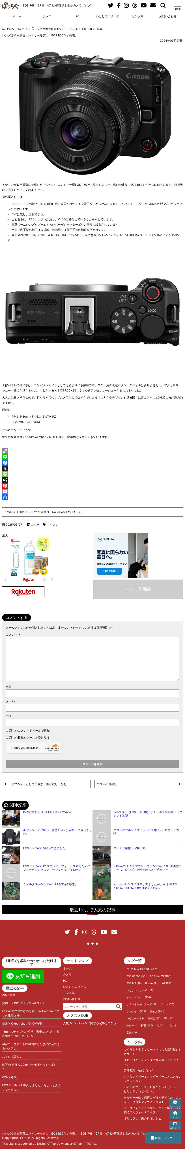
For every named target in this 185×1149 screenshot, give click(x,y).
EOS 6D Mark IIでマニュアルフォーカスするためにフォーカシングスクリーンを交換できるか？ (56, 867)
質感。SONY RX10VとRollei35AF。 (25, 1003)
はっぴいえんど (134, 1108)
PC (77, 16)
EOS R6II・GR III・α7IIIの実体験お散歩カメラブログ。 (58, 5)
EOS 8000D (136, 976)
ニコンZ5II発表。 (107, 784)
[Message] (92, 474)
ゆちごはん (131, 1060)
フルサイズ (136, 1011)
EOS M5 (134, 983)
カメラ (47, 16)
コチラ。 (113, 1023)
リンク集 (137, 16)
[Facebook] (92, 463)
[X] (92, 468)
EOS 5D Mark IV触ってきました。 (45, 848)
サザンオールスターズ (141, 1004)
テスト (167, 1004)
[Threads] (92, 480)
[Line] (92, 457)
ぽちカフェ (131, 1118)
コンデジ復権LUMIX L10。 (130, 848)
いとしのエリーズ (107, 16)
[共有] (92, 497)
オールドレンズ (138, 997)
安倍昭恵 (129, 1070)
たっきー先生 (132, 1097)
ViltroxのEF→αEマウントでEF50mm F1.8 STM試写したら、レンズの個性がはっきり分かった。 (147, 867)
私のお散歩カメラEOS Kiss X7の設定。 (48, 812)
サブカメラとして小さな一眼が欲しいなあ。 (40, 784)
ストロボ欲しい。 (13, 1056)
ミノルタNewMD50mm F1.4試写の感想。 (50, 884)
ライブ (157, 1011)
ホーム (17, 16)
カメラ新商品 (138, 589)
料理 (147, 1025)
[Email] (92, 491)
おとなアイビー (134, 1076)
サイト (10, 716)
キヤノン (52, 524)
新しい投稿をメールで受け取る (29, 737)
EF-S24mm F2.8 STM (142, 969)
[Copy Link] (92, 451)
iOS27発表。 (10, 1077)
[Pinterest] (92, 486)
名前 (9, 686)
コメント (13, 634)
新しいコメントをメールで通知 (29, 730)
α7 (167, 983)
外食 (131, 1025)
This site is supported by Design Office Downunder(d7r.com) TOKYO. (49, 1143)
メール (10, 701)
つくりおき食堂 (134, 1049)
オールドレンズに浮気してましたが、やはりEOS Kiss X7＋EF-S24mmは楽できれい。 (145, 886)
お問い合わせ (168, 16)
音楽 (132, 1032)
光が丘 (154, 1018)
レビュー (135, 1018)
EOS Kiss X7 (160, 976)
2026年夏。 (10, 995)
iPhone (152, 983)
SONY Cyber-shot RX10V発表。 (23, 1023)
